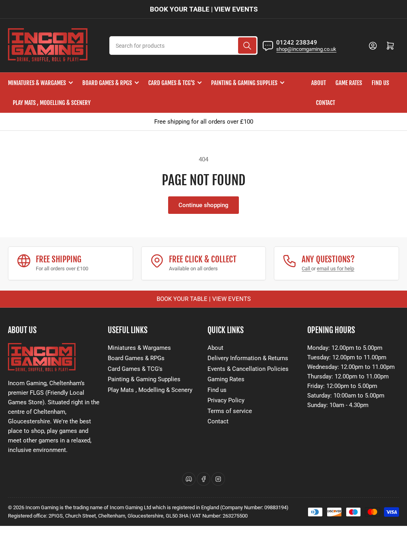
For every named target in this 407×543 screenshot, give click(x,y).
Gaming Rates (225, 379)
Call (306, 269)
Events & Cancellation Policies (248, 368)
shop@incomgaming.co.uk (306, 49)
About (318, 83)
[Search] (247, 45)
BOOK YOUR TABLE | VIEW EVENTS (204, 9)
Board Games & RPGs (107, 83)
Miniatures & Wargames (37, 83)
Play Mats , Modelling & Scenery (52, 103)
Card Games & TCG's (171, 83)
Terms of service (229, 411)
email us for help (335, 269)
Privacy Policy (225, 400)
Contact (325, 103)
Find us (380, 83)
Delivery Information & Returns (247, 358)
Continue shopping (203, 205)
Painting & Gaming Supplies (244, 83)
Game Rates (348, 83)
